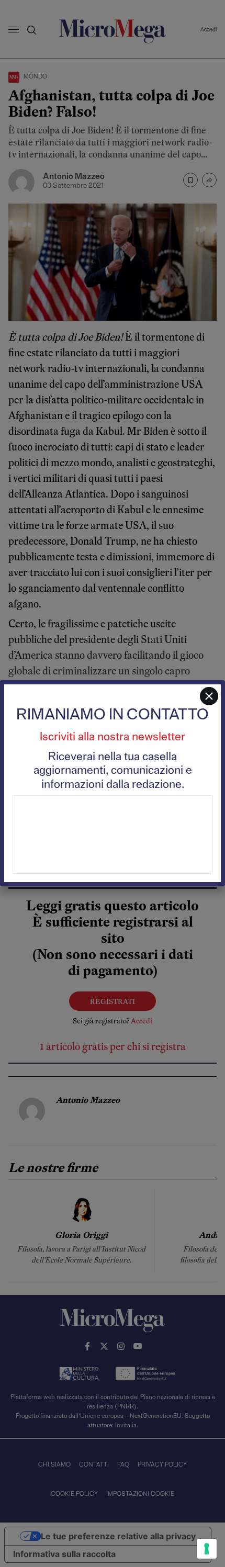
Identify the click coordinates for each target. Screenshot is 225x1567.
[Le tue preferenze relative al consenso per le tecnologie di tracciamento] (207, 1549)
